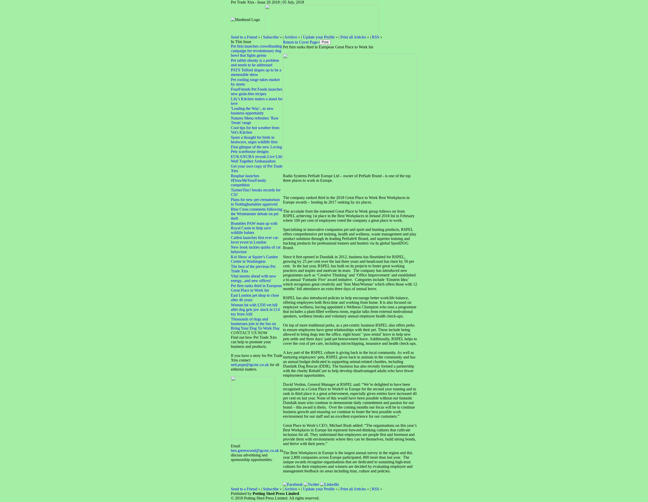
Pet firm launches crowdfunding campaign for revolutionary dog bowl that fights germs (256, 50)
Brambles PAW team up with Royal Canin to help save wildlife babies (254, 228)
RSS (375, 37)
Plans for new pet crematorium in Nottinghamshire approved (255, 201)
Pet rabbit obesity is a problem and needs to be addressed (255, 62)
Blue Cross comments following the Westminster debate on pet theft (256, 213)
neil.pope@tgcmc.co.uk (250, 365)
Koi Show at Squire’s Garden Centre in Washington (254, 259)
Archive (290, 37)
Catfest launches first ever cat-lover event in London (255, 239)
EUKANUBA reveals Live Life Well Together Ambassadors (256, 158)
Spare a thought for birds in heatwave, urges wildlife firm (254, 139)
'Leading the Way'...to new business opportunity (252, 110)
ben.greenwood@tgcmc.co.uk (255, 450)
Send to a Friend (244, 37)
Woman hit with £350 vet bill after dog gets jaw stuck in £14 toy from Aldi (255, 309)
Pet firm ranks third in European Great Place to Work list (256, 288)
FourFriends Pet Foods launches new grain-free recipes (256, 91)
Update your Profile (319, 37)
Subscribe (271, 37)
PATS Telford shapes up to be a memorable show (256, 72)
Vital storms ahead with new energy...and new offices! (253, 278)
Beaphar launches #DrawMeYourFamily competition (248, 180)
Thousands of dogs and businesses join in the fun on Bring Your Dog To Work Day (255, 323)
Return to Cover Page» (301, 42)
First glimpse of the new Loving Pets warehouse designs (256, 149)
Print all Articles (353, 37)
